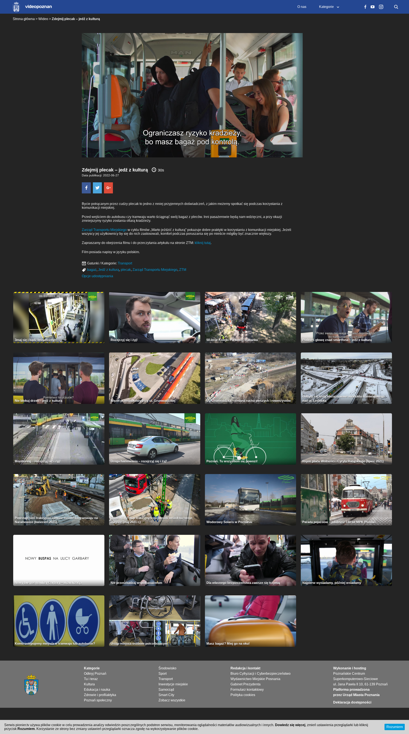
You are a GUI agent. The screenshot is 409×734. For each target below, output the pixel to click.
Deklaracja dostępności (352, 702)
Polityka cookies (242, 695)
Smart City (166, 695)
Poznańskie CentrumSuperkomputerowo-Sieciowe (355, 676)
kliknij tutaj (203, 243)
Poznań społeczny (98, 700)
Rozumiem (394, 727)
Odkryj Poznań (95, 673)
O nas (301, 7)
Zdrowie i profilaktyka (100, 695)
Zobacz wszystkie (171, 700)
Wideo (43, 19)
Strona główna (24, 19)
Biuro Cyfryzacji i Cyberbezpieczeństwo (260, 673)
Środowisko (167, 668)
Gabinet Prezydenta (245, 684)
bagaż (91, 269)
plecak (126, 269)
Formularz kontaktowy (247, 689)
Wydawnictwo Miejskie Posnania (255, 679)
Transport (125, 263)
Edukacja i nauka (97, 689)
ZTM (182, 269)
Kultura (89, 684)
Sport (162, 673)
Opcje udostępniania (97, 276)
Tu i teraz (91, 679)
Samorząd (166, 689)
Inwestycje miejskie (173, 684)
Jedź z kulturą (108, 269)
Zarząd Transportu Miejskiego (104, 230)
